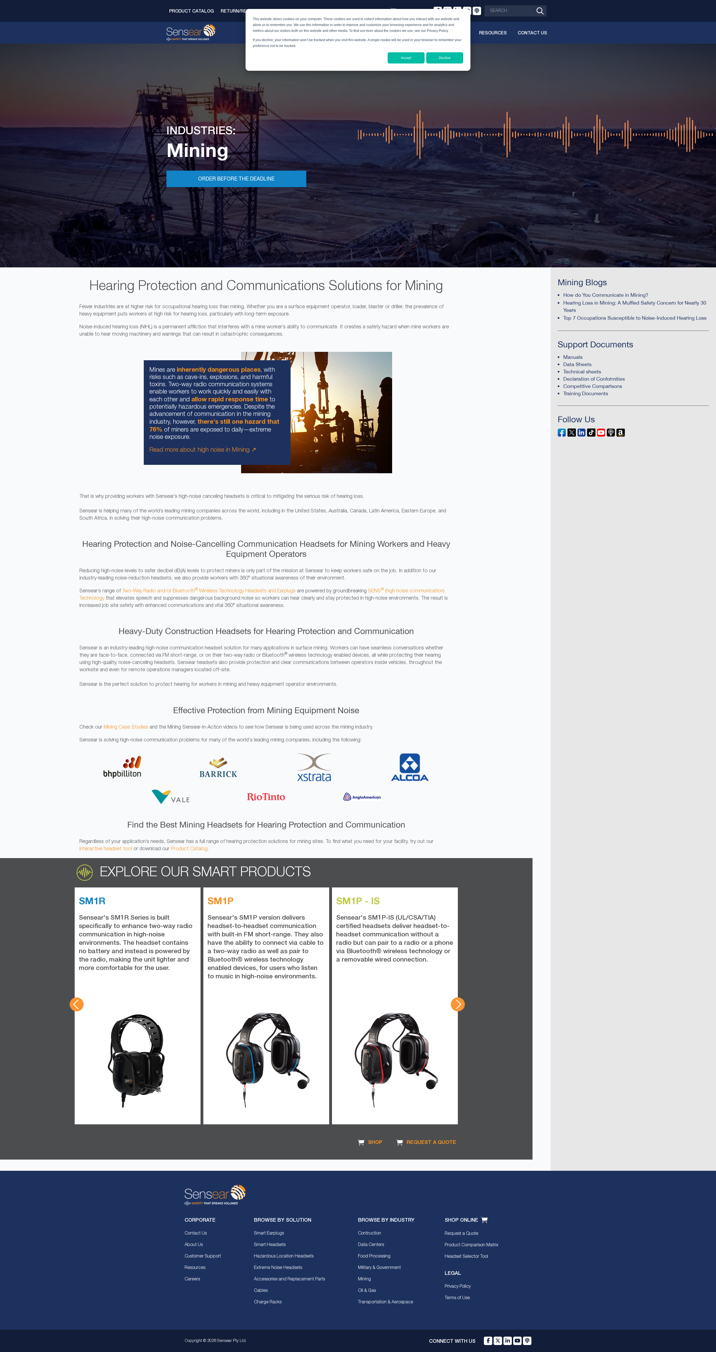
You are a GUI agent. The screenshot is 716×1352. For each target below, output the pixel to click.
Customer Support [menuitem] (203, 1256)
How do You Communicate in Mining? (605, 295)
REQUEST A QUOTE (430, 1142)
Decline (445, 58)
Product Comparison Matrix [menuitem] (471, 1245)
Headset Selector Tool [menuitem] (466, 1257)
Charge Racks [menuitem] (268, 1302)
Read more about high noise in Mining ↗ (202, 450)
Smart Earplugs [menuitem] (269, 1233)
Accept (406, 58)
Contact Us (532, 32)
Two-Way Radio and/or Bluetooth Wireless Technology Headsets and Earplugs (209, 591)
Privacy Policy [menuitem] (458, 1287)
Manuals (573, 357)
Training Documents (585, 393)
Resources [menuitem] (195, 1268)
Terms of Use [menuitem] (457, 1298)
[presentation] (77, 1004)
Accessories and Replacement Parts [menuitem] (289, 1279)
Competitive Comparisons (592, 386)
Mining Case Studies (126, 727)
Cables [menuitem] (261, 1291)
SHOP (374, 1142)
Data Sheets (577, 364)
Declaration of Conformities (594, 379)
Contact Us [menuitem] (196, 1233)
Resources (493, 32)
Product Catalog (191, 10)
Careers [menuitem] (192, 1279)
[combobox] (515, 11)
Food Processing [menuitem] (374, 1256)
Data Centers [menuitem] (371, 1245)
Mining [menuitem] (364, 1279)
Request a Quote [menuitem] (461, 1234)
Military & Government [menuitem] (379, 1268)
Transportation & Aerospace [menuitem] (385, 1302)
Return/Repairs (240, 10)
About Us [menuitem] (194, 1245)
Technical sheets (582, 371)
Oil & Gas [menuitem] (367, 1291)
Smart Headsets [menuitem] (270, 1245)
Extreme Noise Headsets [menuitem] (278, 1268)
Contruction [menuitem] (369, 1233)
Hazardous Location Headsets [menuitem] (284, 1256)
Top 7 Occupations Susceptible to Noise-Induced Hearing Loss (634, 318)
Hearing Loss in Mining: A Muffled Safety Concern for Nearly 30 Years (634, 306)
